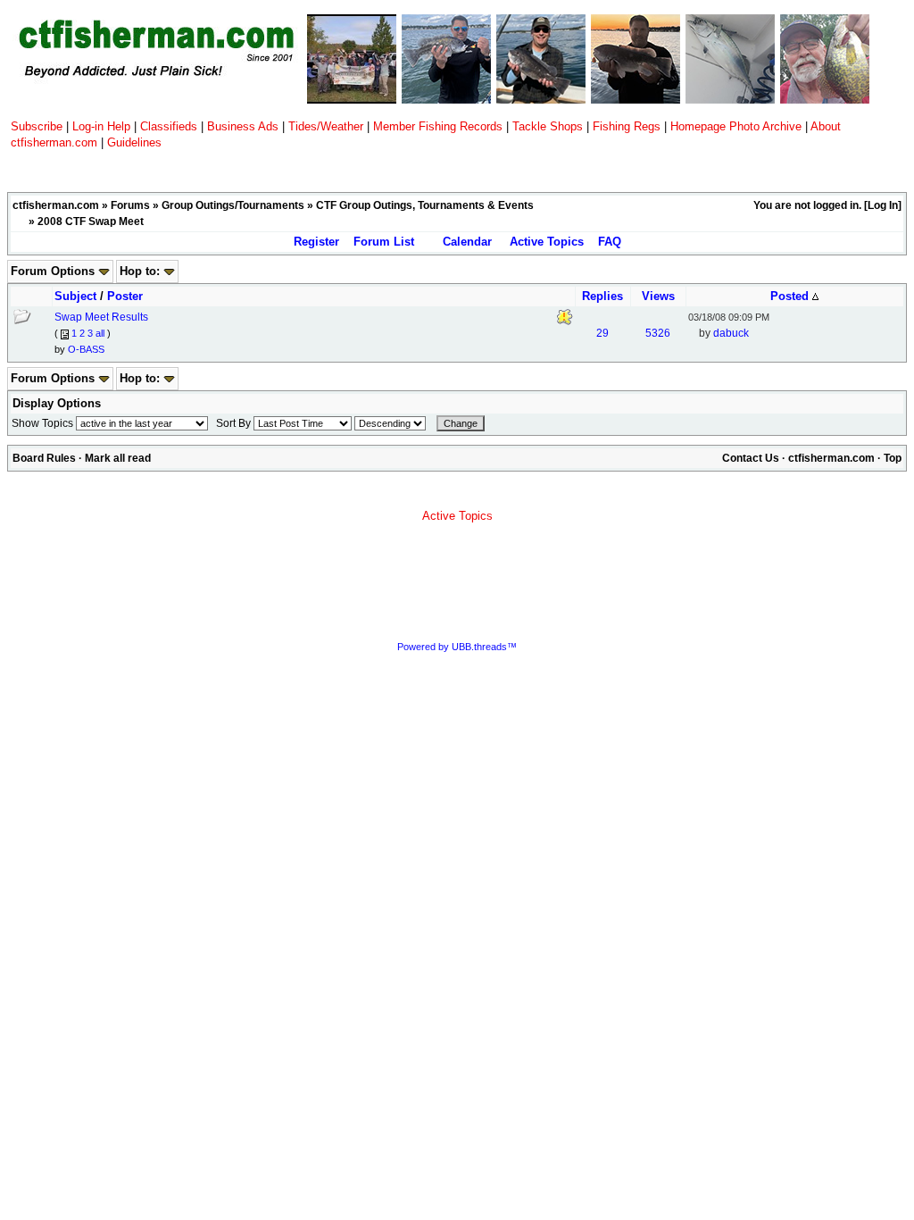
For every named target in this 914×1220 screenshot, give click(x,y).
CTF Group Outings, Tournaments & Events (425, 205)
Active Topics (547, 241)
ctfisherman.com (55, 205)
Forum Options (54, 271)
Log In (883, 205)
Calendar (467, 241)
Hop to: (141, 271)
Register (316, 241)
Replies (602, 296)
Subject (75, 296)
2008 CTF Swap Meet (90, 221)
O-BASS (86, 349)
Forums (130, 205)
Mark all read (118, 458)
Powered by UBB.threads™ (457, 646)
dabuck (731, 333)
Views (658, 296)
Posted (791, 296)
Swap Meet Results (101, 317)
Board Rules (44, 458)
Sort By (233, 423)
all (100, 333)
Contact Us (750, 458)
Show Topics (42, 423)
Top (893, 458)
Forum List (383, 241)
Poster (125, 296)
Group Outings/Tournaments (233, 205)
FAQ (609, 241)
